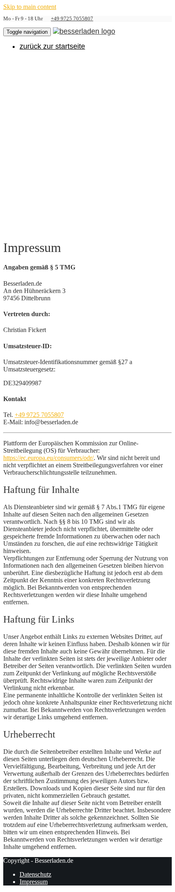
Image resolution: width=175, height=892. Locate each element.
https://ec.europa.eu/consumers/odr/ (48, 457)
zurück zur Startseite (52, 46)
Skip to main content (29, 6)
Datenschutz (35, 874)
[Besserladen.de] (84, 30)
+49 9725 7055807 (72, 19)
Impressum (34, 881)
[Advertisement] (87, 144)
